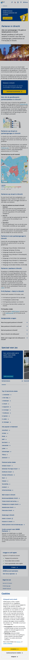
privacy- (19, 642)
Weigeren (13, 656)
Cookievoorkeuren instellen (13, 653)
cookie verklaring (7, 643)
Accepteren (14, 649)
